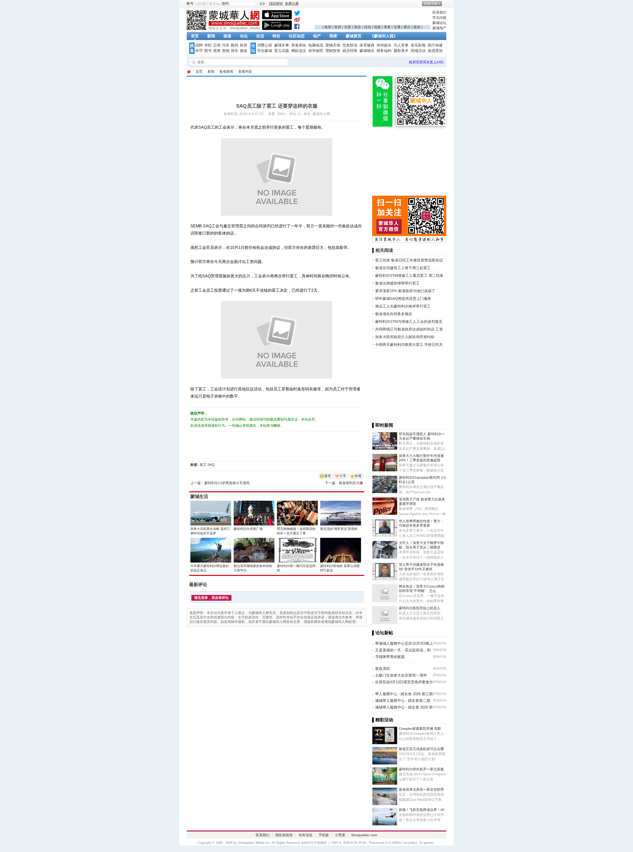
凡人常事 (401, 45)
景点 (407, 27)
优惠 (377, 27)
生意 (347, 27)
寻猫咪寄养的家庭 (390, 657)
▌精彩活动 (382, 719)
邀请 (327, 476)
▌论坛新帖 (382, 632)
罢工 (203, 465)
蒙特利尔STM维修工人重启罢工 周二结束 (409, 275)
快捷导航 (431, 3)
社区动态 (297, 36)
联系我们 (439, 12)
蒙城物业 (367, 51)
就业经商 (349, 51)
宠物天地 (332, 45)
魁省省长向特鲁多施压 (393, 314)
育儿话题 (281, 51)
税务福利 (384, 51)
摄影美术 (401, 51)
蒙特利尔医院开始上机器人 (419, 608)
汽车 (225, 45)
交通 (397, 27)
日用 (217, 45)
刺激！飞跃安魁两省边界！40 (421, 810)
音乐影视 (418, 45)
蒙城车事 (281, 45)
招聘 (199, 45)
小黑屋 (340, 835)
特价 (276, 36)
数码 (234, 45)
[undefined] (297, 14)
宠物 (225, 51)
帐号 (190, 3)
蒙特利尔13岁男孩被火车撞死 (227, 483)
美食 (387, 27)
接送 (416, 27)
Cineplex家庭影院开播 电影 (420, 729)
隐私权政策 (284, 835)
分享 (342, 476)
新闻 (211, 36)
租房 (327, 27)
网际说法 (298, 51)
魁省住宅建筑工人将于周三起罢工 (403, 268)
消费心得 (264, 45)
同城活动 (418, 51)
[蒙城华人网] (224, 29)
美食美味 (298, 45)
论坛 (244, 36)
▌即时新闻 (382, 425)
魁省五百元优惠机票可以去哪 (421, 749)
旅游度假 (435, 51)
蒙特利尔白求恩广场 (248, 529)
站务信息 (306, 835)
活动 (367, 27)
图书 (208, 51)
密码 (225, 3)
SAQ (211, 465)
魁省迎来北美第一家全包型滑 (421, 789)
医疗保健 (435, 45)
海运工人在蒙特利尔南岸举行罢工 (403, 306)
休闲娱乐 (384, 45)
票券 (217, 51)
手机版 (323, 835)
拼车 (234, 51)
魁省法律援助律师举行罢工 (397, 283)
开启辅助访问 (445, 3)
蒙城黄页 (354, 36)
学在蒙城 (264, 51)
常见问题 (439, 18)
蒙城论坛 (439, 23)
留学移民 (315, 51)
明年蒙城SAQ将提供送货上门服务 (403, 298)
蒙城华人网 (189, 71)
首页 (195, 36)
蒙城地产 (439, 28)
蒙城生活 (199, 496)
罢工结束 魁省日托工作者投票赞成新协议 (409, 260)
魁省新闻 (226, 71)
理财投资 (332, 51)
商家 (333, 36)
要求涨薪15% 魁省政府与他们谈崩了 (405, 291)
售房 (337, 27)
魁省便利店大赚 (351, 483)
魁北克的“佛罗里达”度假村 (339, 529)
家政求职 (382, 668)
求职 (208, 45)
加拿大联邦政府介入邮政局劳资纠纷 (404, 337)
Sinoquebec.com (364, 835)
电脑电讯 (315, 45)
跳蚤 (227, 36)
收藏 (358, 476)
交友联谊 (349, 45)
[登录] (262, 3)
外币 (199, 51)
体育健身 (367, 45)
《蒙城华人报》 (384, 36)
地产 (317, 36)
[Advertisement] (372, 17)
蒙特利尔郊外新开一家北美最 (421, 769)
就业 (357, 27)
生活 (260, 36)
